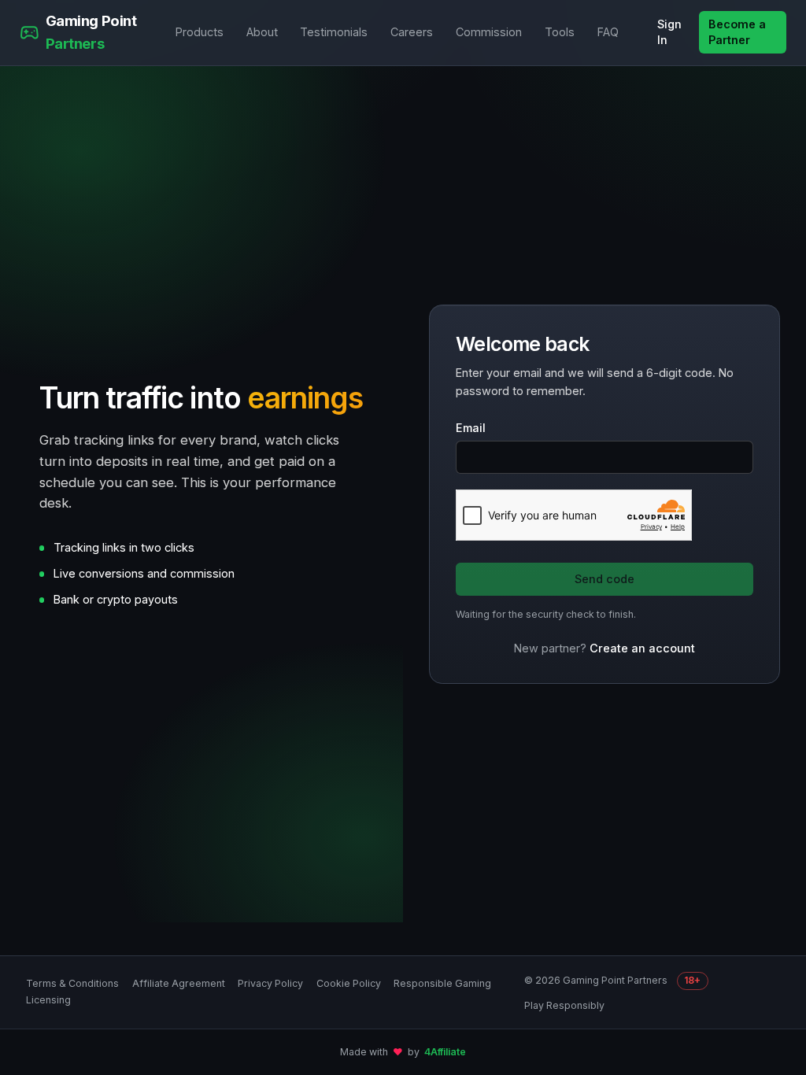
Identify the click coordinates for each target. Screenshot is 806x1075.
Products (200, 32)
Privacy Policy (270, 983)
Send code (604, 579)
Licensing (48, 1000)
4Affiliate (445, 1052)
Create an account (642, 648)
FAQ (608, 32)
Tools (560, 32)
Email (471, 427)
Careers (411, 32)
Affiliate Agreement (178, 983)
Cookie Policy (348, 983)
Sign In (669, 32)
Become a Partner (737, 32)
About (262, 32)
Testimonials (334, 32)
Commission (489, 32)
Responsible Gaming (442, 983)
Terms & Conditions (72, 983)
